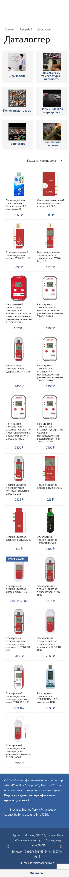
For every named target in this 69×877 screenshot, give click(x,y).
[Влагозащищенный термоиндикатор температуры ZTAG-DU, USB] (50, 236)
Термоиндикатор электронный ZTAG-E (18, 538)
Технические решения (52, 143)
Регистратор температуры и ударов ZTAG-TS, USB (18, 368)
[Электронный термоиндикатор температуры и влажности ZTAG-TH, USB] (19, 622)
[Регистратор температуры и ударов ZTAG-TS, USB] (19, 349)
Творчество (17, 143)
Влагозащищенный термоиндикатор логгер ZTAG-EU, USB (18, 255)
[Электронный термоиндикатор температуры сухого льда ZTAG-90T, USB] (19, 677)
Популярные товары (17, 110)
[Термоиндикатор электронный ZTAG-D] (50, 468)
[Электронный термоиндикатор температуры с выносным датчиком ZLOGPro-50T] (19, 729)
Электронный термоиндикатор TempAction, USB (47, 540)
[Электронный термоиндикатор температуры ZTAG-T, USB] (50, 570)
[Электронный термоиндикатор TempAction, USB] (50, 520)
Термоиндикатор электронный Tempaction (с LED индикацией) (16, 205)
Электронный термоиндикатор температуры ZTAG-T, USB (49, 590)
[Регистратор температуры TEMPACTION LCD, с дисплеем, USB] (50, 677)
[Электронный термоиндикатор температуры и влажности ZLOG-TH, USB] (50, 622)
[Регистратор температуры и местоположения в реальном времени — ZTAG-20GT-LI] (50, 288)
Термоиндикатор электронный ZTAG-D (49, 486)
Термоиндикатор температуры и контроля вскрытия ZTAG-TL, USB (17, 489)
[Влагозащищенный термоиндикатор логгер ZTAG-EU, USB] (19, 236)
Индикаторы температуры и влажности (51, 76)
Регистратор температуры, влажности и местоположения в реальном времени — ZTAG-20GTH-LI (50, 373)
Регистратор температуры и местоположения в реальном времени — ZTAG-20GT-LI (50, 310)
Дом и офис (17, 75)
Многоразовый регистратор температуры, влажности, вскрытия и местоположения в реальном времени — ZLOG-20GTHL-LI (18, 313)
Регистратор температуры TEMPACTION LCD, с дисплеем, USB (48, 698)
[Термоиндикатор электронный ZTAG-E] (19, 520)
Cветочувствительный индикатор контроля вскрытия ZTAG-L (50, 203)
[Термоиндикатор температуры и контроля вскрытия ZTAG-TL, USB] (19, 468)
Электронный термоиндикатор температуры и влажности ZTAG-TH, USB (18, 644)
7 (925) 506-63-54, (37, 851)
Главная (9, 29)
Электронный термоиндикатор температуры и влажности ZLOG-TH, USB (49, 644)
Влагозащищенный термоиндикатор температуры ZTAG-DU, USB (49, 257)
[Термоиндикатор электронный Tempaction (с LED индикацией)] (17, 62)
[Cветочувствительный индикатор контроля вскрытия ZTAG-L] (50, 184)
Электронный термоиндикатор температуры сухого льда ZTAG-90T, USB (18, 698)
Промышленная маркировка (52, 110)
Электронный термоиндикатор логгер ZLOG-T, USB (17, 589)
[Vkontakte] (5, 822)
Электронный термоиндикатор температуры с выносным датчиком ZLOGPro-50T (18, 751)
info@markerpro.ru (42, 863)
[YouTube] (13, 822)
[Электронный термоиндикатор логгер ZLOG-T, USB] (19, 570)
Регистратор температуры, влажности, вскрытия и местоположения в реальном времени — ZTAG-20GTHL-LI (18, 431)
